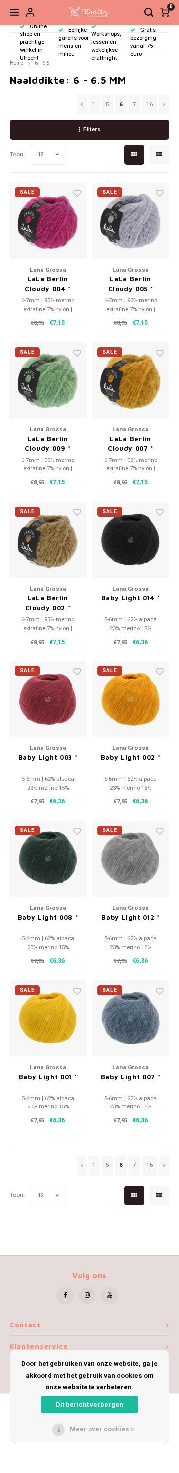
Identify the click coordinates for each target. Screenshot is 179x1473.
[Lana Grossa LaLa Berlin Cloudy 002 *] (48, 540)
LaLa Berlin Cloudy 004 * (48, 284)
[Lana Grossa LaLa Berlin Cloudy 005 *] (130, 221)
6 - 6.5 (42, 63)
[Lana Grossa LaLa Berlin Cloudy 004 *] (48, 221)
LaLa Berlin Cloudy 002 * (48, 603)
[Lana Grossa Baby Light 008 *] (48, 859)
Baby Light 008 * (48, 917)
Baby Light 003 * (47, 757)
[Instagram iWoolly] (87, 1295)
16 (149, 104)
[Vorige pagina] (82, 105)
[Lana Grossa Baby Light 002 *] (130, 699)
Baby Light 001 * (48, 1077)
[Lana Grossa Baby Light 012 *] (130, 859)
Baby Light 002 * (130, 757)
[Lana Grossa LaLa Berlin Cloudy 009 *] (48, 380)
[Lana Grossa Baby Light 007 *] (130, 1018)
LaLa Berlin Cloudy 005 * (130, 284)
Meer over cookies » (102, 1429)
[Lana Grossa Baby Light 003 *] (48, 699)
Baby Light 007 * (130, 1077)
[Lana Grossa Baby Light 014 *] (130, 540)
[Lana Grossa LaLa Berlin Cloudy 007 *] (130, 380)
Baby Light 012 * (130, 917)
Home (16, 63)
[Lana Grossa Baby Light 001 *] (48, 1018)
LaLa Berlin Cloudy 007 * (130, 444)
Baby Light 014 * (130, 598)
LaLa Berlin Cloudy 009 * (48, 444)
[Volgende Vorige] (164, 105)
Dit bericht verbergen (89, 1404)
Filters (91, 129)
